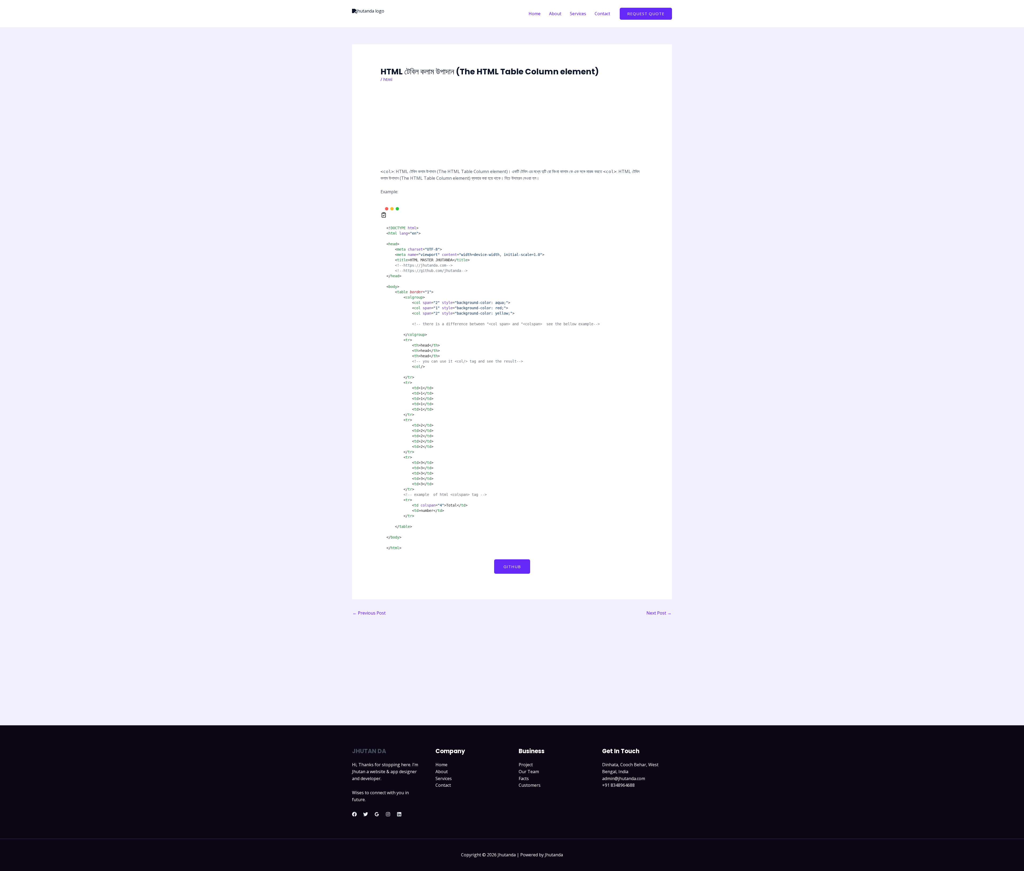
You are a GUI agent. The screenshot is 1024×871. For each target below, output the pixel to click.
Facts (524, 778)
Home (441, 765)
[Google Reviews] (376, 814)
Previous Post (369, 613)
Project (526, 765)
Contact (443, 785)
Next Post (658, 613)
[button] (646, 14)
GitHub (512, 566)
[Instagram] (388, 814)
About (441, 771)
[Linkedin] (399, 814)
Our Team (529, 771)
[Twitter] (365, 814)
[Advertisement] (512, 128)
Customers (530, 785)
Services (443, 778)
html (387, 79)
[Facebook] (354, 814)
